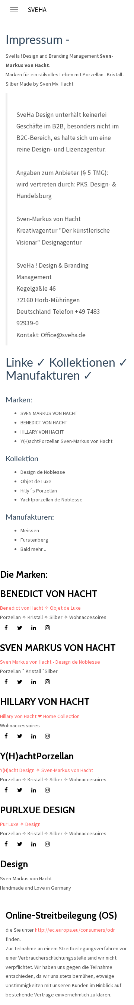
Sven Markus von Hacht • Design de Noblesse (50, 661)
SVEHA (37, 9)
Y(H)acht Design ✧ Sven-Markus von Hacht (46, 770)
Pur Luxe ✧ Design (20, 824)
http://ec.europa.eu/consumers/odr (75, 929)
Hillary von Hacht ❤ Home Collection (40, 716)
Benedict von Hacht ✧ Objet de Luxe (40, 607)
